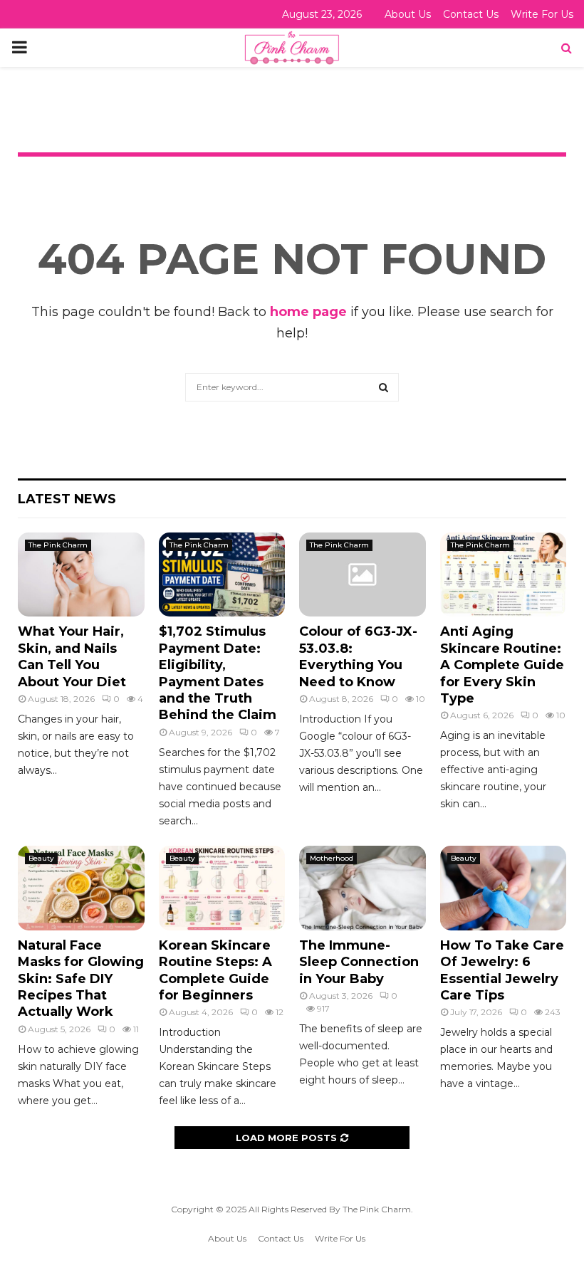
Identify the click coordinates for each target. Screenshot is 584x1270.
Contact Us (471, 14)
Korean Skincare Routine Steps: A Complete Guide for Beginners (215, 970)
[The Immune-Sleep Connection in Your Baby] (362, 888)
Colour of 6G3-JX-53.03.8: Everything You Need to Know (358, 656)
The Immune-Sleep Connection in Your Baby (359, 962)
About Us (408, 14)
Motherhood (331, 858)
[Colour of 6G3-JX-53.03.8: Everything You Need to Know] (362, 574)
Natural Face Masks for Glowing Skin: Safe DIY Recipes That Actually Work (81, 979)
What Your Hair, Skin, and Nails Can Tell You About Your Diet (72, 656)
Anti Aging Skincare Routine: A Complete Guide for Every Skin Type (502, 665)
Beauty (41, 858)
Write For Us (542, 14)
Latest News (67, 499)
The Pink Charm (58, 545)
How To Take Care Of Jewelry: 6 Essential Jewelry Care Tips (502, 970)
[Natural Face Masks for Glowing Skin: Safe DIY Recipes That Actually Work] (81, 888)
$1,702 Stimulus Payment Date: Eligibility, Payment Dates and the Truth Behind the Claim (217, 673)
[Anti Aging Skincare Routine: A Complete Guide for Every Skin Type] (503, 574)
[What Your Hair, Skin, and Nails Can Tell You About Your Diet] (81, 574)
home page (308, 312)
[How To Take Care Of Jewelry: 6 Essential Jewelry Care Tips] (503, 888)
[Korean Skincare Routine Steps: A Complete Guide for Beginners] (222, 888)
